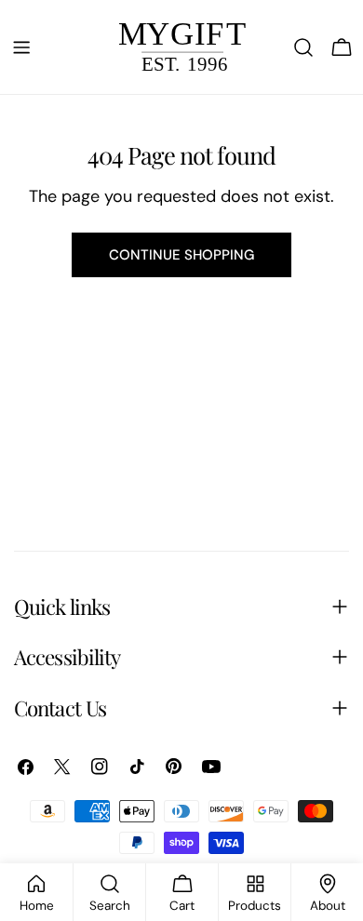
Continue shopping (181, 255)
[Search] (303, 47)
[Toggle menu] (21, 47)
